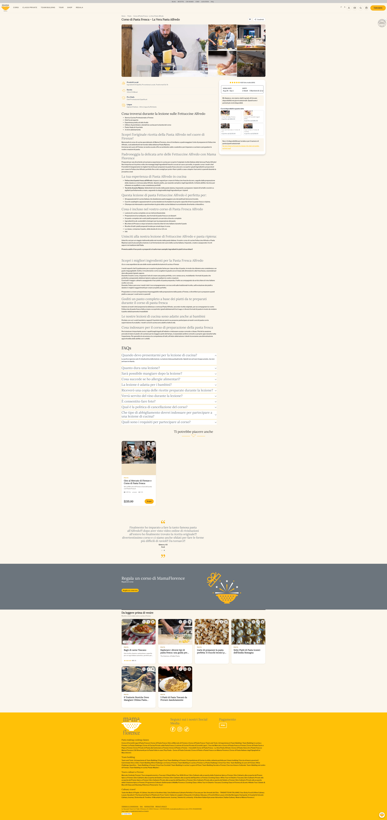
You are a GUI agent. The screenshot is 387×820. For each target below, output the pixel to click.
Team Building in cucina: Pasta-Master (144, 768)
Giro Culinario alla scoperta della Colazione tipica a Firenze (211, 775)
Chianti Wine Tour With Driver (177, 775)
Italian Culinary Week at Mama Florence (239, 797)
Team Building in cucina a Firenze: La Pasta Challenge (198, 763)
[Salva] (144, 622)
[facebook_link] (172, 729)
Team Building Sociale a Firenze (214, 765)
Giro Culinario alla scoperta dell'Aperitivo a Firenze (189, 778)
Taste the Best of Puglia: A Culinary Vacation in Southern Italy (144, 793)
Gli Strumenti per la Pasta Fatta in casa (148, 750)
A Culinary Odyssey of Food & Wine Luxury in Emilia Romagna (215, 795)
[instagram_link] (179, 729)
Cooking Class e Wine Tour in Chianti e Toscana (226, 778)
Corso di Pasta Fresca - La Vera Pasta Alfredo (214, 748)
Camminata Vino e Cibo (130, 763)
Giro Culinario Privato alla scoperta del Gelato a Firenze (214, 780)
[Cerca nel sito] (360, 7)
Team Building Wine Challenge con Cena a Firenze (158, 763)
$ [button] (344, 7)
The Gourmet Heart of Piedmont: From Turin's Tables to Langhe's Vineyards (163, 795)
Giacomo (128, 642)
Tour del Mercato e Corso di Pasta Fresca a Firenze (227, 745)
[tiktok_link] (186, 729)
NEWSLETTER (149, 806)
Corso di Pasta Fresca (159, 743)
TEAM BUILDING (48, 7)
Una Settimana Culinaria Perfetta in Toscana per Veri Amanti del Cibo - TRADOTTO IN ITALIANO (203, 793)
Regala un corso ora (130, 590)
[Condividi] (148, 444)
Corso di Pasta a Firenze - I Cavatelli (182, 748)
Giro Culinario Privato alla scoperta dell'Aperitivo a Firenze (171, 780)
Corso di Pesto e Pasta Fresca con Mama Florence (210, 750)
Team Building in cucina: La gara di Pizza (186, 765)
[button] (162, 550)
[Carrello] (366, 7)
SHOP (69, 7)
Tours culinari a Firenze (133, 772)
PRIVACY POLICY (161, 806)
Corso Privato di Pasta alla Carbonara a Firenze (150, 748)
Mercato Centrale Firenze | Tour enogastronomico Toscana (143, 775)
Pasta (129, 16)
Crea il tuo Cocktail (163, 765)
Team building (128, 757)
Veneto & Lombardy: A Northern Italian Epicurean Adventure (200, 797)
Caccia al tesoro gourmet (248, 760)
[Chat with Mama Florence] (382, 815)
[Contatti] (354, 7)
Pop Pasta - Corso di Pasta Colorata (177, 750)
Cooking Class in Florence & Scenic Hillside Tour (239, 782)
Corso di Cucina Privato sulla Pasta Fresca (158, 745)
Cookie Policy (127, 813)
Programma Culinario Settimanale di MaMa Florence (165, 782)
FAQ (141, 806)
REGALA (79, 7)
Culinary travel (128, 789)
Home (123, 16)
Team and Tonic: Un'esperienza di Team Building (224, 743)
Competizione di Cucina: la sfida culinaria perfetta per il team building (212, 760)
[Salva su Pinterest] (153, 622)
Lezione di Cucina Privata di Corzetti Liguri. (191, 745)
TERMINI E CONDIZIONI (130, 806)
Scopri (149, 501)
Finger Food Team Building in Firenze (172, 760)
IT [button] (341, 7)
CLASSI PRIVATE (29, 7)
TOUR (61, 7)
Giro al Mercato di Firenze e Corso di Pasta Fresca (186, 743)
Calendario (378, 8)
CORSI (16, 7)
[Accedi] (348, 7)
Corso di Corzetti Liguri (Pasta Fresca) (136, 743)
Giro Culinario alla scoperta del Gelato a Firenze (151, 778)
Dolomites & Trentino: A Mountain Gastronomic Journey (156, 797)
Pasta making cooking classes (135, 740)
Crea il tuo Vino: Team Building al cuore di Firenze (237, 763)
